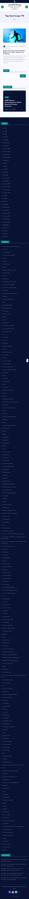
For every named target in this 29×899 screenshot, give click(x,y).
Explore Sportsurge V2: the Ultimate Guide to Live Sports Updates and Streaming (14, 52)
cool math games (7, 363)
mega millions (6, 622)
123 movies (5, 249)
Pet (3, 685)
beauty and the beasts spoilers (10, 293)
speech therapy (6, 750)
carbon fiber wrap (7, 331)
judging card (6, 581)
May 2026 (5, 134)
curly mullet (5, 387)
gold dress (5, 475)
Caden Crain (6, 322)
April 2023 (5, 236)
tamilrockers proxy (7, 762)
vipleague (5, 808)
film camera (5, 440)
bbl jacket (5, 290)
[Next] (25, 87)
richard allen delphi (7, 721)
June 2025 (5, 166)
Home (14, 19)
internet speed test (7, 566)
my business (5, 645)
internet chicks (6, 563)
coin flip (5, 358)
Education (5, 419)
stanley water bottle (7, 756)
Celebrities (5, 343)
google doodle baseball (8, 484)
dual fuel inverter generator (9, 416)
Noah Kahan (6, 669)
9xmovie (4, 258)
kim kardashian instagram (9, 587)
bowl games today (7, 308)
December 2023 (6, 213)
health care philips (7, 504)
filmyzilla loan (6, 443)
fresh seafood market (8, 463)
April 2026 (5, 137)
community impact (7, 361)
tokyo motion (6, 779)
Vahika (4, 803)
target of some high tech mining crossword (13, 765)
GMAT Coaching (6, 472)
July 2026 (5, 128)
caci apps (5, 319)
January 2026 (6, 145)
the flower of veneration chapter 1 (11, 770)
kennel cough (6, 584)
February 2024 (6, 207)
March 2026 (5, 140)
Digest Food (5, 404)
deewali (4, 396)
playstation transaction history (10, 694)
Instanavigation (6, 557)
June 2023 (5, 230)
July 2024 (5, 195)
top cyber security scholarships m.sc (11, 782)
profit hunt (5, 700)
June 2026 (5, 131)
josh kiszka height (7, 575)
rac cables (5, 712)
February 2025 (6, 178)
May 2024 (5, 198)
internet (4, 560)
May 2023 (5, 233)
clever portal (6, 355)
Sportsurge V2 (14, 46)
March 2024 (5, 204)
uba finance (5, 794)
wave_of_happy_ (7, 814)
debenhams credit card (8, 390)
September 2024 (6, 192)
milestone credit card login (9, 628)
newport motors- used (8, 663)
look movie (5, 610)
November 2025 (6, 151)
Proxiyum (5, 709)
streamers (5, 759)
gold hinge (5, 478)
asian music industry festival (9, 287)
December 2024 (6, 183)
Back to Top (15, 896)
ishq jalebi (5, 569)
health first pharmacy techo (9, 510)
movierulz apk (6, 640)
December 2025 (6, 148)
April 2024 (5, 201)
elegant (4, 422)
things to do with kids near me (10, 776)
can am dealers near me (8, 328)
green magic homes (7, 490)
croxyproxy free (6, 381)
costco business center (8, 366)
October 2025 (6, 154)
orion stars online (7, 682)
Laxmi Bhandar (6, 599)
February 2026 (6, 142)
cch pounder (6, 337)
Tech (4, 767)
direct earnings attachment (9, 407)
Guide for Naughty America (9, 492)
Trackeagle (5, 785)
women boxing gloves (8, 832)
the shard (5, 773)
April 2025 (5, 172)
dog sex (4, 410)
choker (4, 349)
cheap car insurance (7, 346)
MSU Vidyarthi (6, 643)
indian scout (5, 555)
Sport (4, 753)
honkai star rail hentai (8, 531)
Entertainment (6, 428)
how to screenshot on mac (9, 546)
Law (4, 596)
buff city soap (6, 314)
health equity (6, 507)
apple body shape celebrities (9, 281)
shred (4, 732)
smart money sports (7, 741)
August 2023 (6, 225)
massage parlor (6, 616)
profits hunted (6, 706)
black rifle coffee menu (8, 299)
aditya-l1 (4, 267)
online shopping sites (8, 679)
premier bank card (7, 697)
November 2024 (6, 186)
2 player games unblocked (9, 255)
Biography (5, 296)
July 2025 (5, 163)
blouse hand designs (7, 305)
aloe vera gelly (6, 272)
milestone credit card (8, 625)
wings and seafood (7, 829)
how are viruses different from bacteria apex (13, 533)
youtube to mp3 (6, 844)
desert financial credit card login (10, 402)
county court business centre (9, 369)
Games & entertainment (8, 466)
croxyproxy (5, 378)
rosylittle (8, 46)
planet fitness (6, 691)
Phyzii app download (8, 688)
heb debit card (6, 516)
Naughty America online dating (10, 660)
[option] (14, 101)
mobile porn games (7, 631)
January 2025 (6, 181)
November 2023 (6, 216)
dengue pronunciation (8, 399)
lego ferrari (5, 602)
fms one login (6, 454)
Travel (4, 791)
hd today (5, 498)
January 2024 (6, 210)
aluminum (5, 275)
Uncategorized (6, 797)
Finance (4, 446)
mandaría (5, 613)
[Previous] (22, 87)
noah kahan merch (7, 672)
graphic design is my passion (9, 487)
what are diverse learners (9, 820)
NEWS (4, 666)
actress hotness (6, 264)
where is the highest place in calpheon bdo (13, 826)
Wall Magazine (6, 811)
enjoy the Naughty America (9, 425)
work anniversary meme (8, 835)
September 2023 (6, 222)
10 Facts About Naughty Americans (11, 246)
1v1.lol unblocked (6, 252)
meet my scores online (8, 619)
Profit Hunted (6, 703)
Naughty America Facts (8, 651)
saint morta (5, 729)
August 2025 (6, 160)
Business (5, 316)
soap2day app (6, 747)
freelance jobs (6, 460)
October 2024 (6, 189)
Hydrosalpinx (6, 552)
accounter (5, 261)
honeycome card (6, 528)
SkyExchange (6, 738)
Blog (7, 97)
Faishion (4, 434)
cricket (4, 375)
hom (4, 525)
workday (4, 838)
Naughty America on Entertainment (11, 657)
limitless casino (6, 604)
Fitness (4, 448)
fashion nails (6, 437)
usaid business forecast (8, 800)
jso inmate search (7, 578)
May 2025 (5, 169)
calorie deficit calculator (8, 325)
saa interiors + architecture (9, 726)
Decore (4, 393)
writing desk (5, 841)
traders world (6, 788)
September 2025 (6, 157)
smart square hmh (7, 744)
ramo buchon (6, 718)
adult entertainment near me (9, 270)
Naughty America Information (10, 654)
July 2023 (5, 227)
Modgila (5, 634)
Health (4, 501)
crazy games (6, 372)
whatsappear (6, 823)
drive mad (5, 413)
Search (6, 70)
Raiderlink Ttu (6, 715)
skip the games (6, 735)
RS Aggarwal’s (6, 723)
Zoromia (5, 850)
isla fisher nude (6, 572)
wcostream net (6, 817)
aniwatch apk (6, 278)
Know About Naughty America (10, 590)
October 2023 (6, 219)
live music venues (7, 607)
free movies (5, 457)
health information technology (10, 513)
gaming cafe (6, 469)
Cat (3, 334)
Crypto (4, 384)
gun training (5, 495)
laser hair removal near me (9, 593)
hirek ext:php (6, 522)
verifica (4, 806)
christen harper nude (7, 352)
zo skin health (6, 847)
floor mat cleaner (7, 451)
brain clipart (5, 311)
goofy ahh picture (7, 481)
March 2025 (5, 175)
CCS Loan (5, 340)
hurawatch (5, 549)
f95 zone (5, 431)
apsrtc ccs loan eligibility (8, 284)
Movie (4, 637)
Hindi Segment (6, 519)
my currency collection (8, 648)
